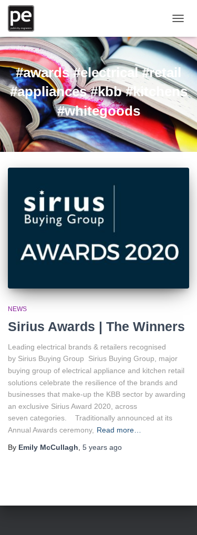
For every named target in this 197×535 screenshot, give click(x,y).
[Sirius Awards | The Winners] (98, 228)
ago (102, 447)
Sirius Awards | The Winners (96, 326)
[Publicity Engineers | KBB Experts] (25, 18)
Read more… (119, 430)
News (17, 309)
